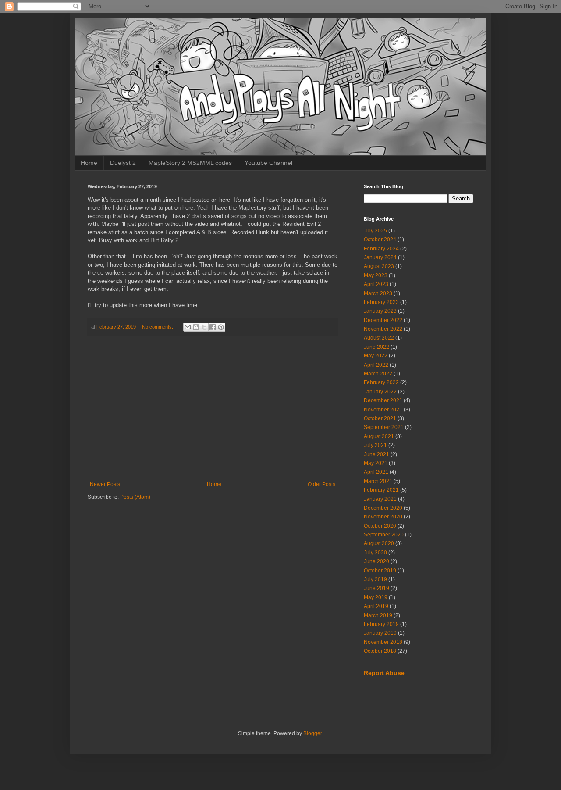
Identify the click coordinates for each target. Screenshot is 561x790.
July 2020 (375, 553)
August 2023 (379, 266)
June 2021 (376, 454)
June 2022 (376, 347)
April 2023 (376, 284)
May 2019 (375, 597)
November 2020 (383, 517)
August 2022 (379, 338)
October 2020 (380, 526)
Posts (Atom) (135, 497)
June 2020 (376, 561)
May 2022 (375, 356)
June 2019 (376, 588)
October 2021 (380, 418)
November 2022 (383, 329)
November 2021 (383, 410)
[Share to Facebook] (212, 327)
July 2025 (375, 231)
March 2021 (378, 481)
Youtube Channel (268, 162)
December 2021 (383, 400)
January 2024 (380, 257)
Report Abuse (384, 672)
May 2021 (375, 463)
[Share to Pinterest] (221, 327)
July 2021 (375, 445)
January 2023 (380, 311)
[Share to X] (204, 327)
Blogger (312, 733)
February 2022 (381, 382)
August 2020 (379, 543)
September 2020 (384, 535)
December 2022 (383, 320)
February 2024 (381, 249)
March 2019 (378, 615)
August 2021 (379, 436)
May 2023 (375, 275)
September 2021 (384, 427)
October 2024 (380, 239)
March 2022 (378, 374)
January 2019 (380, 633)
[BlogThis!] (196, 327)
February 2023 (381, 302)
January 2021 (380, 499)
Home (89, 162)
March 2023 (378, 293)
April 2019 (376, 606)
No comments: (158, 326)
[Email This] (187, 327)
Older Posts (321, 484)
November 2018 (383, 642)
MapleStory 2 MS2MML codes (190, 162)
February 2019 (381, 624)
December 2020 (383, 508)
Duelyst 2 (123, 162)
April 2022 (376, 365)
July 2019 (375, 579)
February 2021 (381, 490)
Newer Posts (105, 484)
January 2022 (380, 392)
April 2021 (376, 472)
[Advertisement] (212, 408)
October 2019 (380, 571)
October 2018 (380, 651)
